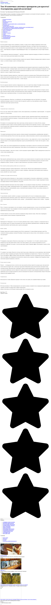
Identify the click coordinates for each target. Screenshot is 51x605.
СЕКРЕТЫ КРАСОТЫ (8, 531)
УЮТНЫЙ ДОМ (6, 532)
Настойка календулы (7, 21)
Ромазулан (5, 31)
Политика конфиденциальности (10, 541)
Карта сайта (5, 537)
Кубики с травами (7, 32)
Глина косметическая (7, 29)
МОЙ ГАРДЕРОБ (6, 527)
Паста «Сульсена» (7, 30)
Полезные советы (4, 2)
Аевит (4, 34)
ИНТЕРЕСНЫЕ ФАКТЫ (8, 523)
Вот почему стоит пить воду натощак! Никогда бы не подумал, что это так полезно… (18, 599)
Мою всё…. (2, 570)
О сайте (4, 539)
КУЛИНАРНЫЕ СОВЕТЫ (8, 525)
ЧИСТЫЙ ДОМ (6, 533)
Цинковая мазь (6, 25)
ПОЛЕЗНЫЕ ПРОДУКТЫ (8, 528)
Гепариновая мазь (7, 37)
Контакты (5, 538)
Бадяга (4, 20)
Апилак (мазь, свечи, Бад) (8, 26)
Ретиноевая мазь (6, 38)
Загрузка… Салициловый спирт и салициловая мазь (14, 23)
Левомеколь (5, 22)
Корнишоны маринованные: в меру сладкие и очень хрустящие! (14, 584)
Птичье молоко (3, 555)
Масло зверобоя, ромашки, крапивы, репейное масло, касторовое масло (18, 27)
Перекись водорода (7, 19)
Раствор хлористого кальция (9, 36)
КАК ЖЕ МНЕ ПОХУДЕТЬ (9, 524)
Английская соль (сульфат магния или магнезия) (13, 28)
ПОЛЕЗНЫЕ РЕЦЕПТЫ (8, 530)
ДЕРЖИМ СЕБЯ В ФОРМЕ (9, 522)
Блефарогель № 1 (6, 35)
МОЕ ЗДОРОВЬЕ (7, 526)
